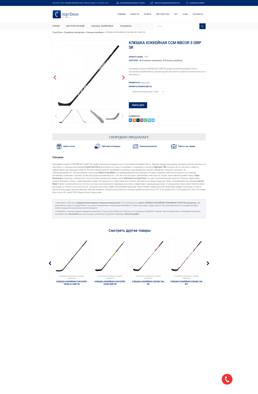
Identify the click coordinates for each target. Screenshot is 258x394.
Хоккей (56, 26)
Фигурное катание (75, 26)
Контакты (198, 14)
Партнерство (162, 14)
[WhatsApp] (145, 120)
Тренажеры (125, 26)
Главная (121, 14)
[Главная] (66, 14)
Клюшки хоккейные (95, 32)
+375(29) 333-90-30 (71, 3)
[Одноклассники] (134, 120)
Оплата (147, 14)
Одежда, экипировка (102, 26)
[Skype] (149, 120)
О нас (185, 14)
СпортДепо (57, 32)
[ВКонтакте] (130, 120)
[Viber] (141, 120)
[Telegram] (153, 120)
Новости (134, 14)
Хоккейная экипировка (74, 32)
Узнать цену (138, 105)
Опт (176, 14)
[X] (138, 120)
